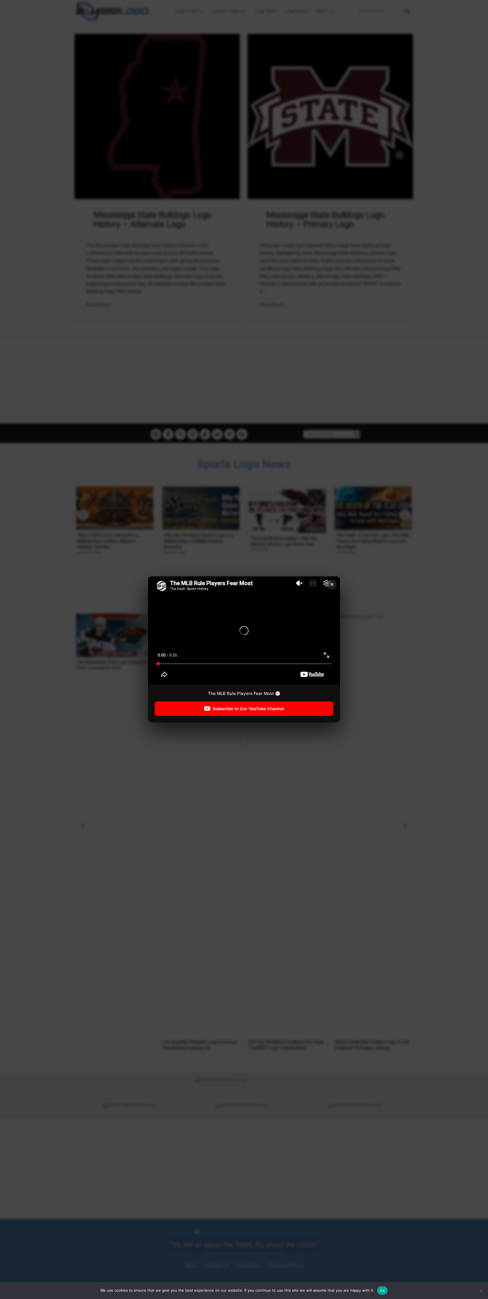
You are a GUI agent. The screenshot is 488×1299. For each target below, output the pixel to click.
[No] (481, 1290)
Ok (382, 1290)
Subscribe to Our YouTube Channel (248, 708)
